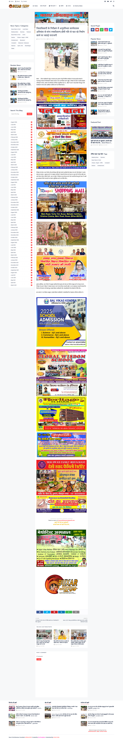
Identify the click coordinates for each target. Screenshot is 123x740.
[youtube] (108, 1)
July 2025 (21, 154)
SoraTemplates (41, 737)
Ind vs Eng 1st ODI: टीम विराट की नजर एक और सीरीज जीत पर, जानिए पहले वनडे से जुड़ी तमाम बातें (64, 715)
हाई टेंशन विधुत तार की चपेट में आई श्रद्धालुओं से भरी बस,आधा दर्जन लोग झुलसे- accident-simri (101, 715)
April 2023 (21, 222)
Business (22, 32)
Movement (22, 40)
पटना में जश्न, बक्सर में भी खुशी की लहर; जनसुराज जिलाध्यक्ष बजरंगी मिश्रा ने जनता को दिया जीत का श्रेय (105, 103)
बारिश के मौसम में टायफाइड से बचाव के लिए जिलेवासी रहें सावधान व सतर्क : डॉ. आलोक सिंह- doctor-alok (27, 715)
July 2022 (21, 245)
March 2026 (21, 134)
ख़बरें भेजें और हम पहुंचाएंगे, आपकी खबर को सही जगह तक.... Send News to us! (101, 142)
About (18, 1)
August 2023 (21, 212)
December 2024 (21, 172)
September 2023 (21, 210)
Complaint (13, 43)
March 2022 (21, 255)
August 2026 (21, 122)
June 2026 (21, 127)
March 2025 (21, 164)
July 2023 (21, 215)
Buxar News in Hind (15, 34)
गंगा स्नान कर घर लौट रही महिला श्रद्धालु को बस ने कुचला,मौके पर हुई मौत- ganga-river (101, 707)
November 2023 (21, 205)
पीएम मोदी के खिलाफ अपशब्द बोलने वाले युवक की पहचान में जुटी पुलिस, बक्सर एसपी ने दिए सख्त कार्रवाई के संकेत (105, 88)
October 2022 (21, 237)
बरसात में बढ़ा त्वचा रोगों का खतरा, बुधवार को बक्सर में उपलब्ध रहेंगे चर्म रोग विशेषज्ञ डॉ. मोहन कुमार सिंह (105, 80)
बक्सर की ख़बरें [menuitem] (43, 6)
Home (12, 1)
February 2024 (21, 197)
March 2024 (21, 194)
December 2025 (21, 142)
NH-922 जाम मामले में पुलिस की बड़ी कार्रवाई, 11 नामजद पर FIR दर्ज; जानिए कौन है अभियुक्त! (105, 95)
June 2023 (21, 217)
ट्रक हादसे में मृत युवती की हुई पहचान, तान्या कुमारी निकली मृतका (105, 50)
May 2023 (21, 220)
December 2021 (21, 262)
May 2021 (21, 280)
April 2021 (21, 282)
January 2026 (21, 139)
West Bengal (28, 45)
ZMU (98, 731)
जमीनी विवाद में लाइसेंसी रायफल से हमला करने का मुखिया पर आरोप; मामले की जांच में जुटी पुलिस (105, 65)
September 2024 (21, 179)
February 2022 (21, 257)
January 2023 (21, 230)
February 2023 (21, 227)
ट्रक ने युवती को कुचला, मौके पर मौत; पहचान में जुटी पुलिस (105, 57)
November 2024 (21, 174)
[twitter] (111, 1)
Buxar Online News (41, 39)
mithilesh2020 (92, 731)
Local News (25, 29)
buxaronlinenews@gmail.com (66, 520)
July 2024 (21, 184)
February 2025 (21, 167)
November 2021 (21, 265)
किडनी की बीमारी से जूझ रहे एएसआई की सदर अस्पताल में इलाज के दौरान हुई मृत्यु (104, 111)
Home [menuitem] (36, 6)
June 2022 (21, 247)
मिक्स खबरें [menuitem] (53, 6)
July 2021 (21, 275)
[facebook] (105, 1)
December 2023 (21, 202)
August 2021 (21, 272)
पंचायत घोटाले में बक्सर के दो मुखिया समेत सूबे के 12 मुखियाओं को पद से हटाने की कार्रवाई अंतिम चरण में (105, 42)
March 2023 (21, 225)
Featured (29, 32)
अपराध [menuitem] (69, 6)
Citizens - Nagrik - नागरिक (22, 37)
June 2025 (21, 157)
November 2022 (21, 235)
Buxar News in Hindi (15, 29)
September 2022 (21, 240)
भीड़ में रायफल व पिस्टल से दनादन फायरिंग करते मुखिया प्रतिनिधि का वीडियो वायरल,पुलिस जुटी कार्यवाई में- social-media (28, 707)
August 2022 (21, 242)
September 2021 (21, 270)
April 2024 (21, 192)
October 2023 (21, 207)
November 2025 (21, 144)
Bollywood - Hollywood (23, 43)
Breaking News (14, 32)
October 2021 (21, 267)
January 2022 (21, 260)
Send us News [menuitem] (78, 6)
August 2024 (21, 182)
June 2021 (21, 277)
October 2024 (21, 177)
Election (13, 37)
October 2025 (21, 147)
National (13, 45)
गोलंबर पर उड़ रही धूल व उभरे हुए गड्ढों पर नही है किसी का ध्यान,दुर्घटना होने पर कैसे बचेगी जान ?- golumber (28, 722)
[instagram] (113, 1)
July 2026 (21, 124)
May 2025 (21, 159)
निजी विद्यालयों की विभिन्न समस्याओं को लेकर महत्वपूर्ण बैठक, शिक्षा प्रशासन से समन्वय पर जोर (25, 91)
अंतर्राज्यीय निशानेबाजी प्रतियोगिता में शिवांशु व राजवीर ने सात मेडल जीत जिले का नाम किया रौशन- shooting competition (64, 707)
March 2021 (21, 285)
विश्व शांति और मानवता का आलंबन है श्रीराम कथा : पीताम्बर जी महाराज (25, 76)
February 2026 (21, 137)
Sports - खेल (20, 45)
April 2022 (21, 252)
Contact (25, 1)
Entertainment (14, 40)
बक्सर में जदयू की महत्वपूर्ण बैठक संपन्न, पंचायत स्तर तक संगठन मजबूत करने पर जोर (24, 68)
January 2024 (21, 199)
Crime (24, 34)
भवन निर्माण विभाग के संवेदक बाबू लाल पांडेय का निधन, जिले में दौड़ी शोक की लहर (105, 73)
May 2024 (21, 189)
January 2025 (21, 169)
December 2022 (21, 232)
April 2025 (21, 162)
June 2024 (21, 187)
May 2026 (21, 129)
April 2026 (21, 132)
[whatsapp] (102, 29)
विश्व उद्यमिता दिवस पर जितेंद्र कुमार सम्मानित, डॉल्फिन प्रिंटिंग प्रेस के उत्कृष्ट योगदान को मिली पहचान (24, 84)
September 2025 (21, 149)
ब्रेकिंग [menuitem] (62, 6)
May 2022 (21, 250)
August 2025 (21, 152)
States (12, 48)
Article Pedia (103, 731)
